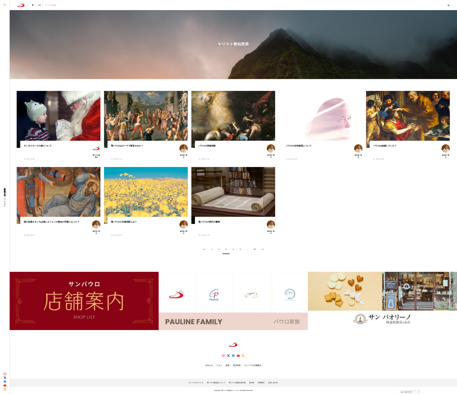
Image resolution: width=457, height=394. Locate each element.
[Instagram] (5, 374)
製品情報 (237, 365)
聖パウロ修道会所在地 (237, 383)
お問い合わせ (273, 383)
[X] (5, 377)
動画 (227, 365)
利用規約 (261, 383)
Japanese (407, 392)
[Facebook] (5, 381)
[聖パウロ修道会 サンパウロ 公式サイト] (21, 5)
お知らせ (209, 365)
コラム (219, 365)
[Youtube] (5, 385)
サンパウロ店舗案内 (252, 365)
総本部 (251, 383)
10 (255, 249)
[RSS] (5, 389)
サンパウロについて (196, 383)
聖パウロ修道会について (216, 383)
